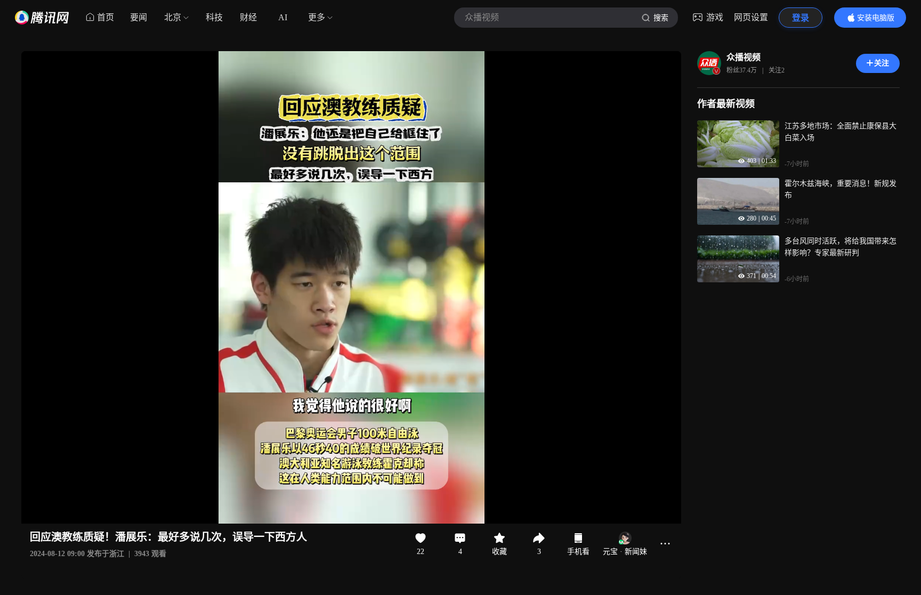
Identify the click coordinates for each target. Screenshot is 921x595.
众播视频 (743, 57)
